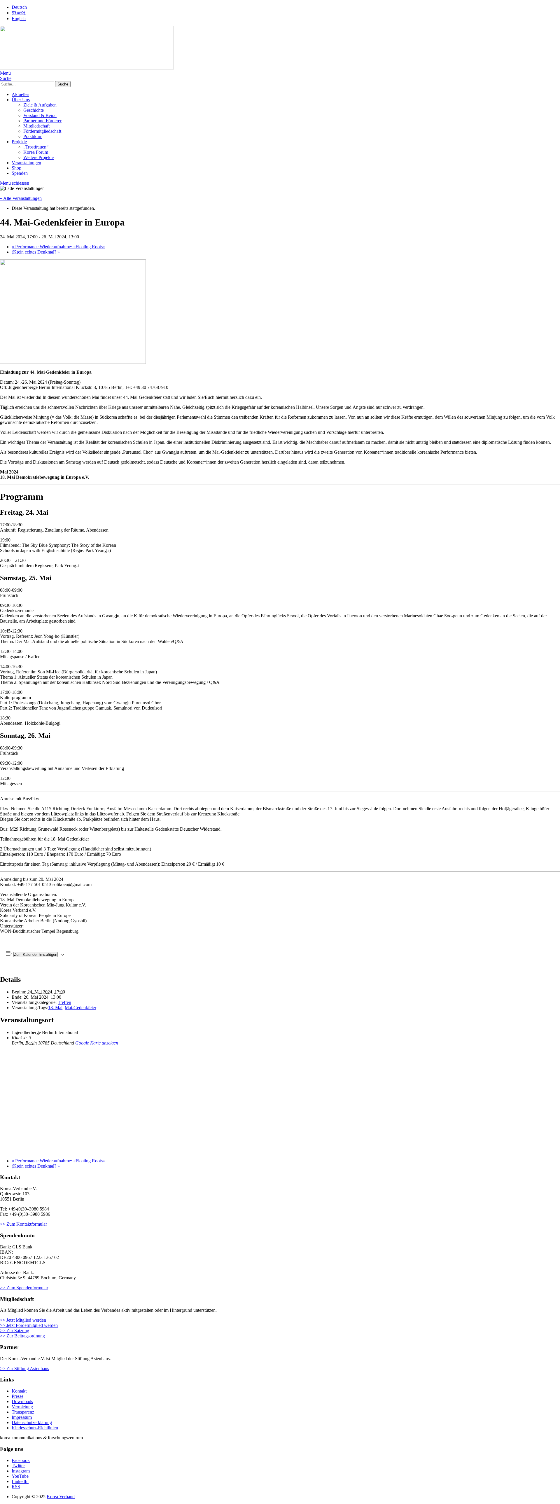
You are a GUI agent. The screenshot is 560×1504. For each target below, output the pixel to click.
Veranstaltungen (26, 162)
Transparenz (23, 1411)
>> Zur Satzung (14, 1330)
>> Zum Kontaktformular (23, 1224)
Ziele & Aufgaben (40, 104)
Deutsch (19, 7)
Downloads (22, 1401)
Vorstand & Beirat (40, 115)
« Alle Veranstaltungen (21, 198)
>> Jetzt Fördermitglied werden (29, 1325)
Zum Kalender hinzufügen (35, 954)
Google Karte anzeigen (96, 1042)
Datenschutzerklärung (32, 1422)
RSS (16, 1486)
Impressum (22, 1417)
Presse (17, 1396)
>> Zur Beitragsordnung (22, 1335)
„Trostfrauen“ (35, 146)
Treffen (64, 1002)
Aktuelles (20, 94)
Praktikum (32, 136)
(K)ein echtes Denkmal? (36, 251)
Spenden (20, 173)
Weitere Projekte (38, 157)
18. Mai (55, 1007)
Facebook (21, 1460)
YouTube (20, 1476)
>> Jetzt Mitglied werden (23, 1320)
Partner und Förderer (42, 120)
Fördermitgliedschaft (42, 131)
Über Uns (21, 99)
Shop (16, 167)
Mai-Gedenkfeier (80, 1007)
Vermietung (22, 1406)
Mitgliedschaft (36, 125)
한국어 (19, 12)
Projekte (19, 141)
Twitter (18, 1465)
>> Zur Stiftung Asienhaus (24, 1368)
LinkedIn (20, 1481)
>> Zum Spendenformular (24, 1287)
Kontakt (19, 1390)
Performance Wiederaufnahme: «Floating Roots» (58, 246)
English (19, 18)
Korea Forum (35, 152)
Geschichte (33, 110)
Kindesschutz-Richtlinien (35, 1427)
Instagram (21, 1470)
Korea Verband (61, 1496)
